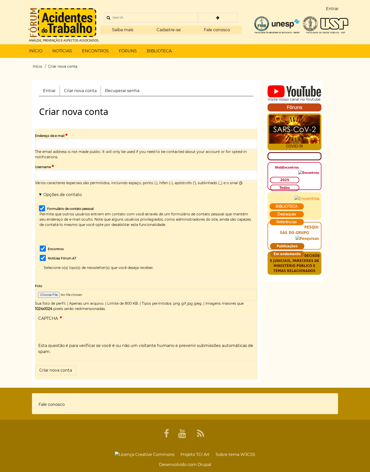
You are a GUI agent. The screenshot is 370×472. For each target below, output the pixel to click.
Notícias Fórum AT (62, 258)
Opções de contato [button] (62, 194)
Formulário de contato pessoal (70, 209)
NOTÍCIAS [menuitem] (62, 51)
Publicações (287, 246)
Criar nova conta (82, 92)
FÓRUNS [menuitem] (128, 51)
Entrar (49, 90)
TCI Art (203, 454)
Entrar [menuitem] (332, 8)
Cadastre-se (169, 29)
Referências (286, 222)
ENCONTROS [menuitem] (95, 51)
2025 (284, 180)
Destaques (286, 214)
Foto (38, 286)
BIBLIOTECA (287, 206)
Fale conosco (217, 29)
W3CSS (247, 454)
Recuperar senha (122, 90)
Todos (284, 188)
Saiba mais (122, 29)
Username (43, 167)
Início (37, 66)
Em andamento (287, 254)
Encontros (56, 249)
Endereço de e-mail (49, 136)
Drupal (204, 464)
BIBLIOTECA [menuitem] (159, 51)
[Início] (62, 22)
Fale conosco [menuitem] (52, 404)
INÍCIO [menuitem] (35, 51)
